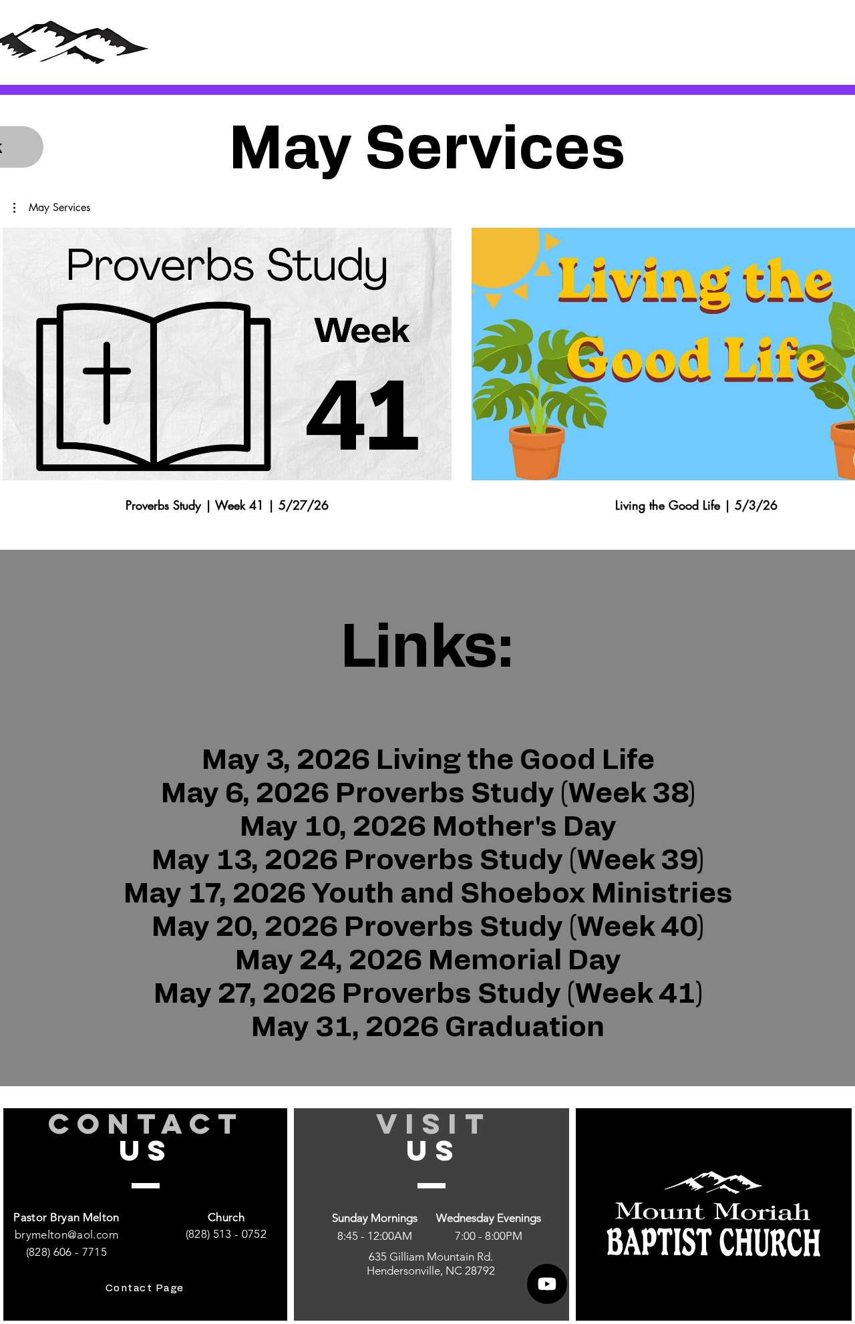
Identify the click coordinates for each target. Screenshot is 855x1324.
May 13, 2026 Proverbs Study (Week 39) (428, 860)
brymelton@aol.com (66, 1234)
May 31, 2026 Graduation (428, 1027)
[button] (51, 208)
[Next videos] (836, 351)
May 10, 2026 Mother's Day (428, 827)
